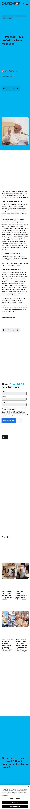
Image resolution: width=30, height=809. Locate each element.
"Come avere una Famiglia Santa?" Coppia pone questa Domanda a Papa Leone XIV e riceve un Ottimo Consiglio (21, 645)
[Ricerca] (24, 3)
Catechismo (10, 16)
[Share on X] (13, 88)
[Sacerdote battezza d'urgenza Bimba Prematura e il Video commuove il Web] (21, 571)
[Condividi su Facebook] (4, 88)
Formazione (23, 16)
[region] (15, 797)
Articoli (3, 16)
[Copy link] (17, 88)
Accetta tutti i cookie (15, 806)
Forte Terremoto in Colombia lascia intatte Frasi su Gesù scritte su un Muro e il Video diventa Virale (7, 645)
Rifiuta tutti (15, 802)
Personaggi (9, 18)
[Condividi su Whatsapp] (8, 88)
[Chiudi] (28, 787)
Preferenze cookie (15, 798)
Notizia (3, 18)
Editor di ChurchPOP (9, 70)
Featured (16, 16)
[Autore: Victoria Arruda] (18, 576)
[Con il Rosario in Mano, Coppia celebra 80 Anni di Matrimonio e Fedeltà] (8, 571)
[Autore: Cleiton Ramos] (4, 576)
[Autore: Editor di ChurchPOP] (3, 71)
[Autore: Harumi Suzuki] (4, 624)
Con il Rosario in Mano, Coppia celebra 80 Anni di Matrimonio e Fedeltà (7, 595)
